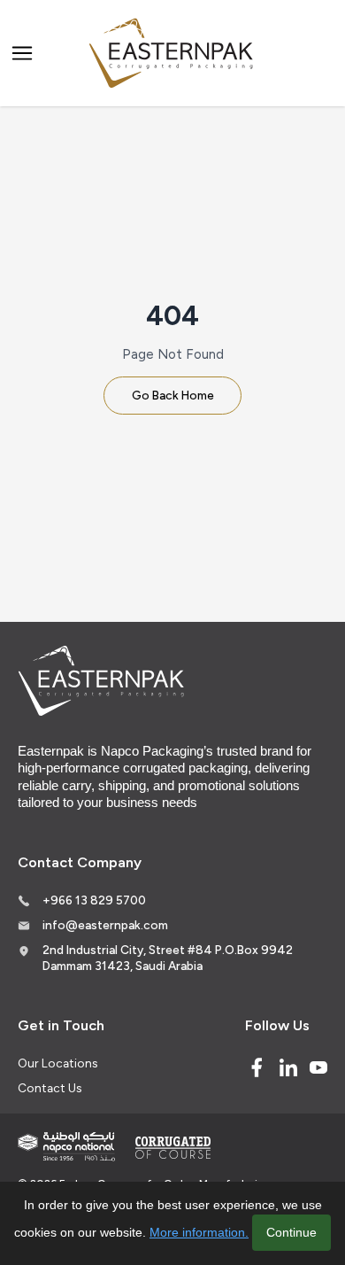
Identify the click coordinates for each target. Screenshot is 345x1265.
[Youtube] (318, 1067)
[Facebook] (256, 1067)
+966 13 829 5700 (94, 900)
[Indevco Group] (66, 1146)
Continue (291, 1232)
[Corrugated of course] (174, 1147)
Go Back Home (173, 395)
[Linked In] (288, 1067)
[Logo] (172, 53)
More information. (199, 1232)
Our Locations (57, 1063)
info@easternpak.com (105, 925)
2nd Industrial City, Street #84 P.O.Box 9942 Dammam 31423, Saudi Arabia (167, 958)
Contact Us (49, 1088)
